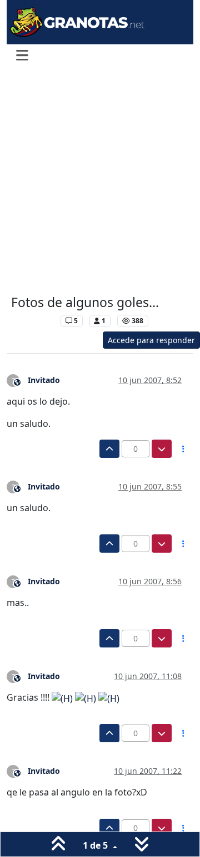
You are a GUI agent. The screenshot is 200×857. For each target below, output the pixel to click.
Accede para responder (151, 340)
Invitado (44, 380)
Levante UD (33, 320)
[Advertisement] (100, 182)
